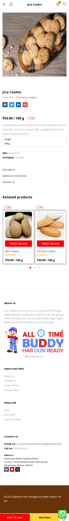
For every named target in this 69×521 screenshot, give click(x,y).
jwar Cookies (12, 251)
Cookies (20, 157)
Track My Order (12, 419)
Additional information (15, 175)
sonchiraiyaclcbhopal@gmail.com (40, 443)
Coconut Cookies (46, 251)
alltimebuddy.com (34, 356)
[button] (57, 4)
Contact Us (10, 380)
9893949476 (21, 448)
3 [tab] (39, 268)
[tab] (34, 170)
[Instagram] (17, 469)
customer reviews (26, 97)
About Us (9, 376)
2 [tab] (34, 268)
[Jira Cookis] (5, 104)
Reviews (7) (9, 182)
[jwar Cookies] (18, 224)
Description (9, 169)
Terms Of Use (11, 385)
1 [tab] (30, 268)
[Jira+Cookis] (11, 104)
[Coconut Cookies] (50, 224)
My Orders (10, 414)
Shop (7, 410)
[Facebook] (6, 469)
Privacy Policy (11, 390)
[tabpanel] (18, 234)
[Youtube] (12, 469)
